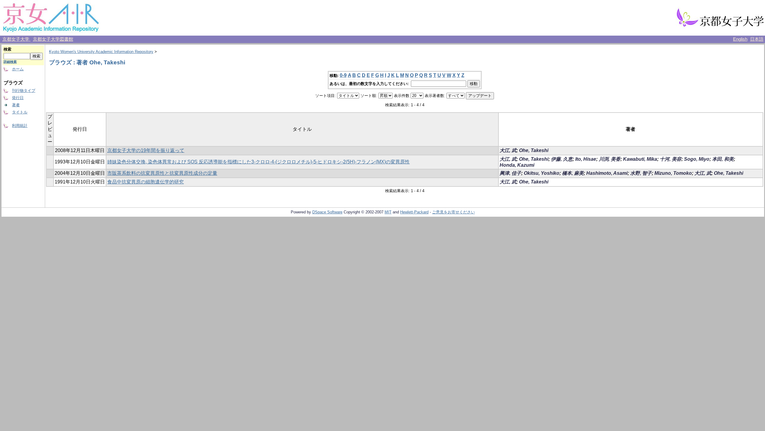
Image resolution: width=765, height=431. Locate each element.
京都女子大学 (16, 39)
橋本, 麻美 (573, 173)
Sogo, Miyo (696, 159)
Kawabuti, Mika (640, 159)
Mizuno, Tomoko (673, 173)
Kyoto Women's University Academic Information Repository (101, 51)
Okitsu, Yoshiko (541, 173)
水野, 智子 (641, 173)
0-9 (343, 75)
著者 (16, 105)
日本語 (757, 39)
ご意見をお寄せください (453, 212)
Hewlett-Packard (414, 212)
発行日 (18, 97)
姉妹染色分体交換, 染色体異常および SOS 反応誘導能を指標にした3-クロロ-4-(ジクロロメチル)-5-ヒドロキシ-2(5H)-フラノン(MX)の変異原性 (258, 161)
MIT (388, 212)
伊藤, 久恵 (562, 159)
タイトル (19, 112)
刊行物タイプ (23, 90)
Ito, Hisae (585, 159)
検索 (7, 49)
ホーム (18, 69)
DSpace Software (327, 212)
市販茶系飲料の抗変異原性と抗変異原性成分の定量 (162, 173)
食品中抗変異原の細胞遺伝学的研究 (145, 181)
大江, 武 (508, 150)
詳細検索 (10, 61)
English (740, 39)
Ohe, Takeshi (533, 150)
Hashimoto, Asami (607, 173)
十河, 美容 (670, 159)
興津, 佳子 (510, 173)
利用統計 (19, 125)
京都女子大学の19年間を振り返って (145, 150)
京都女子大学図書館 (53, 39)
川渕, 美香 (609, 159)
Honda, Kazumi (517, 165)
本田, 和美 (723, 159)
